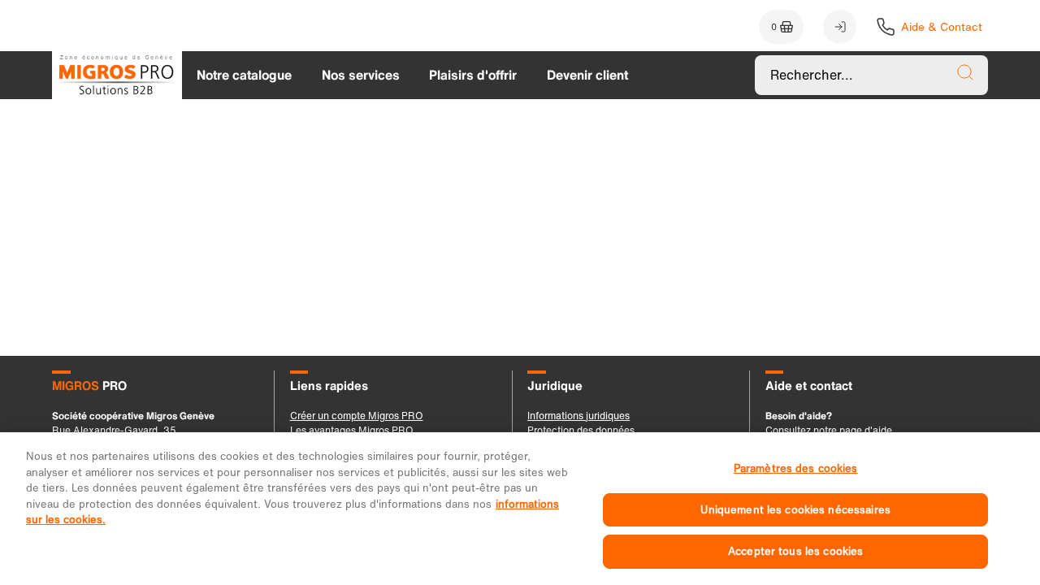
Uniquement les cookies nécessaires (795, 510)
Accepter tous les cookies (795, 551)
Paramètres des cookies (796, 468)
